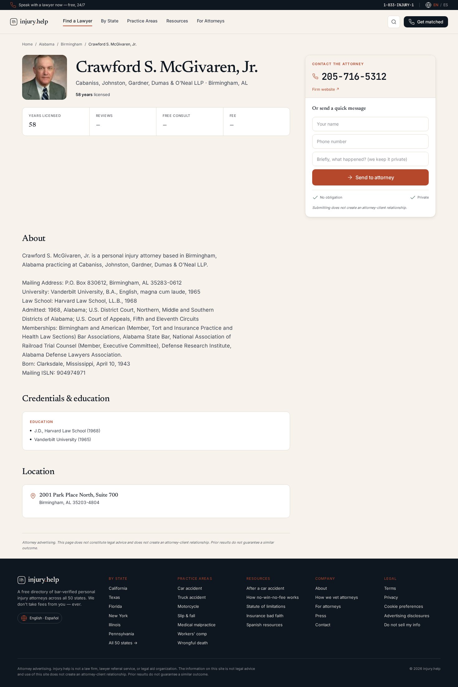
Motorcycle (188, 606)
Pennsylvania (121, 633)
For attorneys (328, 606)
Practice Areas (142, 20)
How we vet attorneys (336, 597)
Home (27, 44)
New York (118, 615)
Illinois (115, 624)
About (321, 588)
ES (445, 4)
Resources (177, 20)
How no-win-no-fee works (272, 597)
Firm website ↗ (325, 89)
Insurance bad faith (265, 615)
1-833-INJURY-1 (399, 4)
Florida (115, 606)
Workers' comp (192, 633)
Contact (322, 624)
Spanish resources (264, 624)
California (118, 588)
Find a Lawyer (77, 20)
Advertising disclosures (406, 615)
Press (320, 615)
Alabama (47, 44)
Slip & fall (186, 615)
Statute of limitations (265, 606)
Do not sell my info (402, 624)
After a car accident (265, 588)
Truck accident (192, 597)
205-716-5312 (354, 76)
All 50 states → (123, 642)
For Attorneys (211, 20)
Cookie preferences (403, 606)
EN (435, 4)
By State (109, 20)
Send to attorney (374, 177)
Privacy (391, 597)
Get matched (430, 21)
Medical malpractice (197, 624)
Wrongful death (193, 642)
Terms (390, 588)
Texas (114, 597)
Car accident (190, 588)
